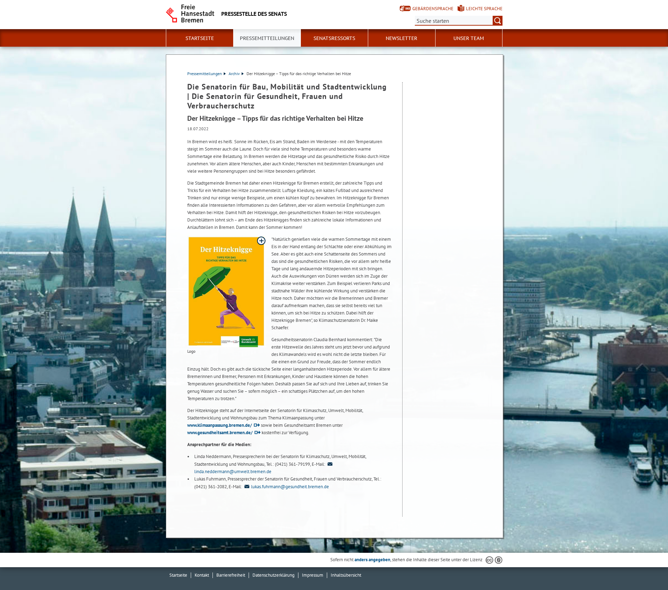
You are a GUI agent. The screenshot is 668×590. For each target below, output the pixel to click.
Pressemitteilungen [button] (267, 38)
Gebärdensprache (432, 9)
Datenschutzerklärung (273, 575)
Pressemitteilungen (204, 73)
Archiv (234, 73)
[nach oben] (646, 568)
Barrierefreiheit (230, 575)
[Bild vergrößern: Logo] (226, 291)
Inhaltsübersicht (346, 575)
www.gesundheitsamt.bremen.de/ (219, 433)
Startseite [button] (199, 38)
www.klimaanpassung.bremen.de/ (219, 425)
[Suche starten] (497, 21)
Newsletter (401, 38)
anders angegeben (372, 560)
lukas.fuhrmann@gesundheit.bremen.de (290, 487)
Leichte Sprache (484, 9)
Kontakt (202, 575)
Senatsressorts (334, 38)
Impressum (312, 575)
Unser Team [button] (468, 38)
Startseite (178, 575)
